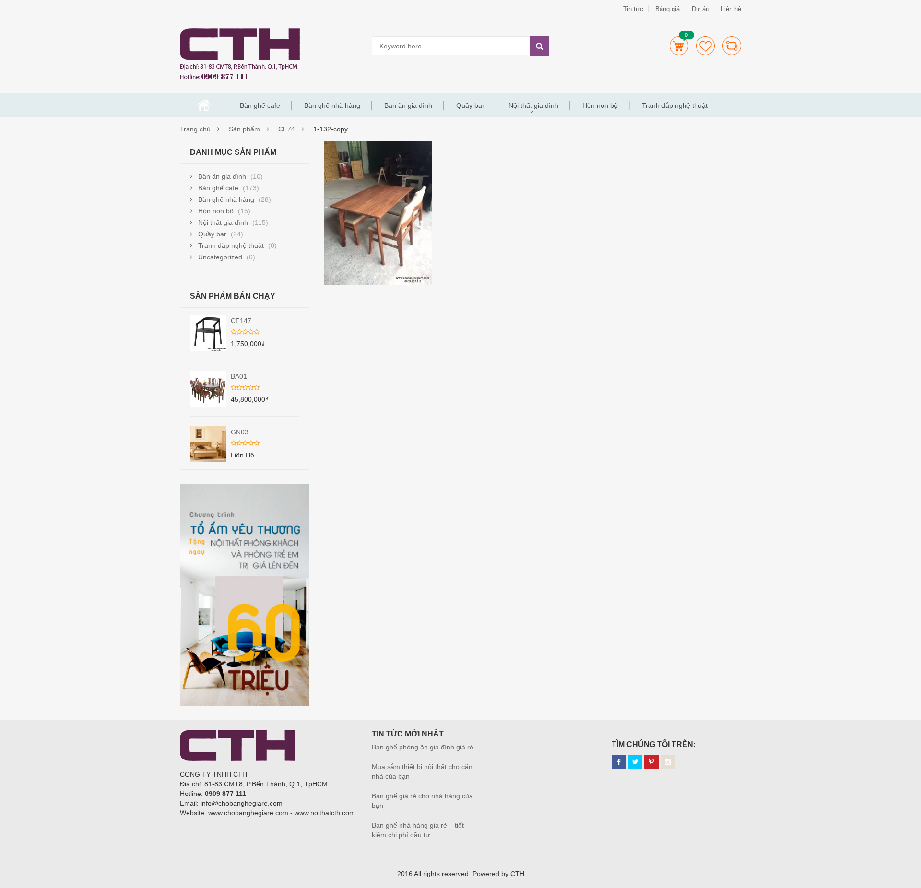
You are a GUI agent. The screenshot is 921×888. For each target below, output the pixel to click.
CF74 (286, 129)
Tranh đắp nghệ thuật (675, 105)
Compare (731, 45)
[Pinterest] (651, 762)
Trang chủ (204, 105)
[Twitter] (635, 762)
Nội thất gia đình (533, 105)
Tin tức (633, 8)
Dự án (700, 8)
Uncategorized (220, 257)
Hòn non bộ (600, 105)
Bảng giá (667, 8)
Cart (679, 45)
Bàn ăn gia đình (408, 105)
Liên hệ (731, 8)
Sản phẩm (244, 129)
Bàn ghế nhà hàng (332, 105)
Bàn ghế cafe (260, 105)
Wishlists (705, 45)
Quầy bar (470, 105)
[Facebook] (619, 762)
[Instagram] (668, 762)
